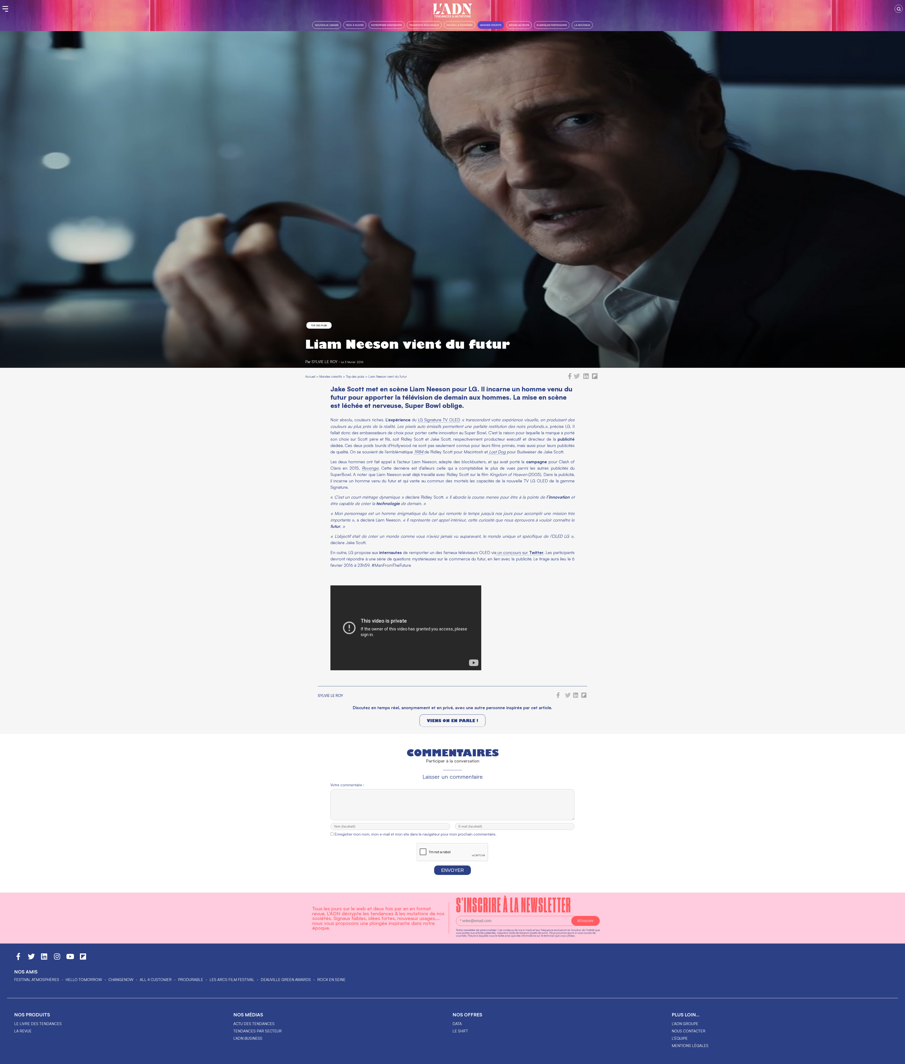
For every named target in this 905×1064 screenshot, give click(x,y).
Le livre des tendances (38, 1023)
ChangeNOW (120, 979)
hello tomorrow (84, 979)
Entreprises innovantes (386, 24)
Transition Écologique (424, 24)
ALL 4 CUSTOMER (156, 979)
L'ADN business (247, 1038)
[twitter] (577, 378)
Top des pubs (319, 325)
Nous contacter (688, 1031)
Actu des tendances (254, 1023)
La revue (23, 1031)
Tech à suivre (355, 24)
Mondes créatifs (490, 24)
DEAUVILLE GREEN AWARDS (286, 979)
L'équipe (680, 1038)
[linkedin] (586, 378)
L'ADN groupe (685, 1023)
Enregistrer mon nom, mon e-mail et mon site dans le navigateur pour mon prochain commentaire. (415, 834)
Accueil (310, 376)
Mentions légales (690, 1045)
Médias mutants (519, 24)
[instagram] (57, 958)
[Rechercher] (899, 9)
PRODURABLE (190, 979)
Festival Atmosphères (36, 979)
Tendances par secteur (257, 1031)
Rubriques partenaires (552, 24)
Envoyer (452, 870)
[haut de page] (897, 1058)
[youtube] (70, 958)
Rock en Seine (331, 979)
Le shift (460, 1031)
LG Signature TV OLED (439, 419)
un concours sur (519, 552)
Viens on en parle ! (452, 720)
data (457, 1023)
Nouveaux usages (326, 24)
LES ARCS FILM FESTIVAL (232, 979)
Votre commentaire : (347, 784)
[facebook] (570, 378)
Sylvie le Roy (324, 361)
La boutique (582, 24)
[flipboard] (594, 378)
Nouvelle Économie (460, 24)
